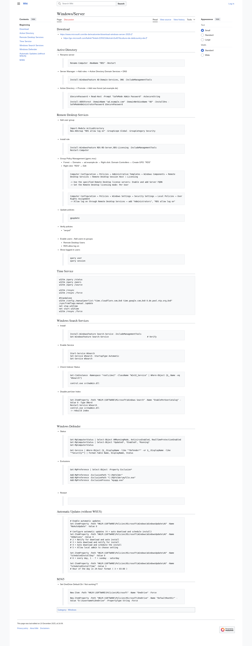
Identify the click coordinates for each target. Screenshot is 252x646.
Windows (72, 610)
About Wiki (34, 628)
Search (121, 3)
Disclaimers (44, 628)
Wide (207, 55)
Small (207, 30)
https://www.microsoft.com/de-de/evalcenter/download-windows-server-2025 (95, 34)
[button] (18, 3)
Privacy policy (22, 628)
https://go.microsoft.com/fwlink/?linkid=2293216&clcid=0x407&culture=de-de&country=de (104, 38)
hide (33, 19)
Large (207, 39)
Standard (209, 35)
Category (62, 610)
